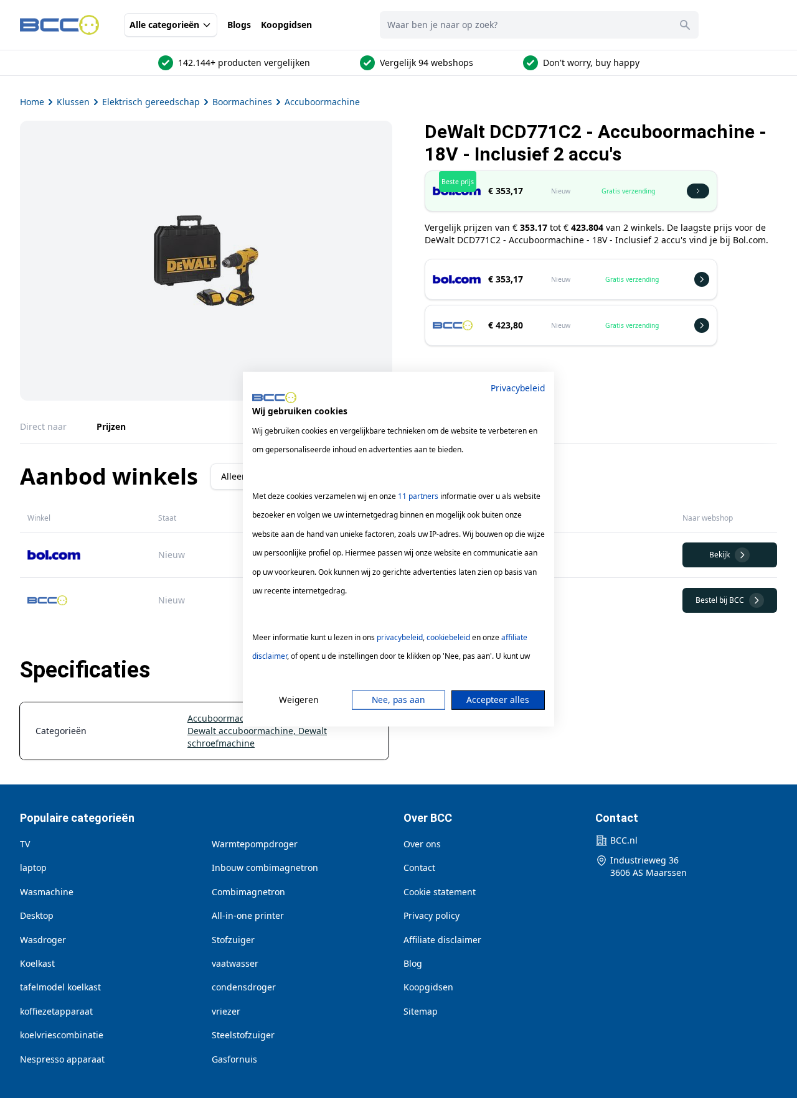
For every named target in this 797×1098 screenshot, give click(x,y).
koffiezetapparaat (56, 1011)
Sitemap (420, 1011)
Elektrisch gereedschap (151, 102)
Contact (419, 867)
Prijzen (111, 426)
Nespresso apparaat (62, 1059)
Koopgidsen (286, 24)
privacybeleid (400, 637)
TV (25, 844)
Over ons (422, 844)
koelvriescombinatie (61, 1035)
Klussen (73, 102)
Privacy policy (431, 915)
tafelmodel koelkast (60, 987)
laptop (33, 867)
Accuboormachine (322, 102)
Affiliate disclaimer (442, 940)
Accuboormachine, (227, 718)
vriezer (226, 1011)
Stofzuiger (233, 940)
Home (32, 102)
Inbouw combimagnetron (265, 867)
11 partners (418, 496)
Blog (412, 963)
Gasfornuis (234, 1059)
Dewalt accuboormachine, (242, 731)
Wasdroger (43, 940)
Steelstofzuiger (243, 1035)
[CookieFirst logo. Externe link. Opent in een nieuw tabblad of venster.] (274, 397)
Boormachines (242, 102)
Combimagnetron (248, 892)
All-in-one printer (248, 915)
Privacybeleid (518, 387)
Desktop (37, 915)
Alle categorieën (164, 24)
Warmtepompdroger (255, 844)
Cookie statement (439, 892)
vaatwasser (235, 963)
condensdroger (244, 987)
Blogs (239, 24)
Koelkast (37, 963)
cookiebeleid (448, 637)
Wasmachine (46, 892)
